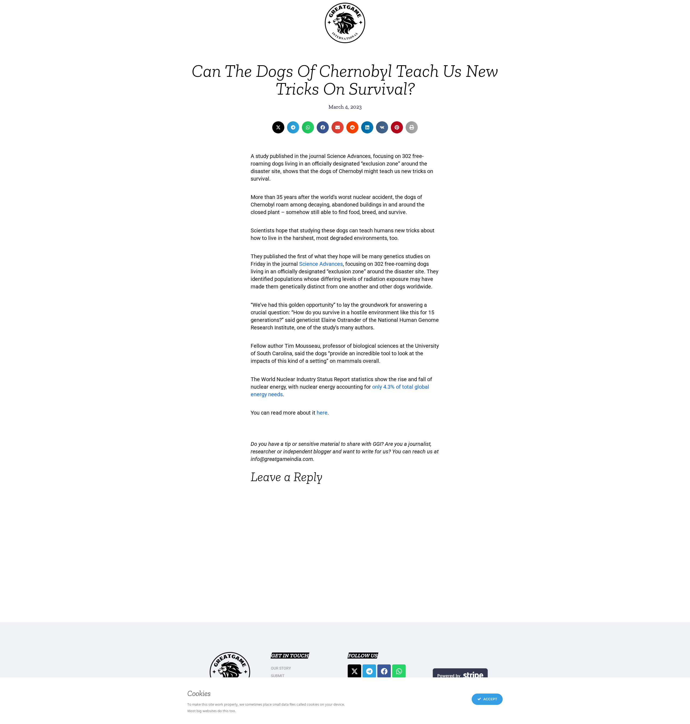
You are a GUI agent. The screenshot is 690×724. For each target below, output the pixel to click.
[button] (278, 127)
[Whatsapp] (399, 671)
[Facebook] (384, 671)
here (322, 412)
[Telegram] (369, 671)
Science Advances (321, 264)
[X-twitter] (354, 671)
